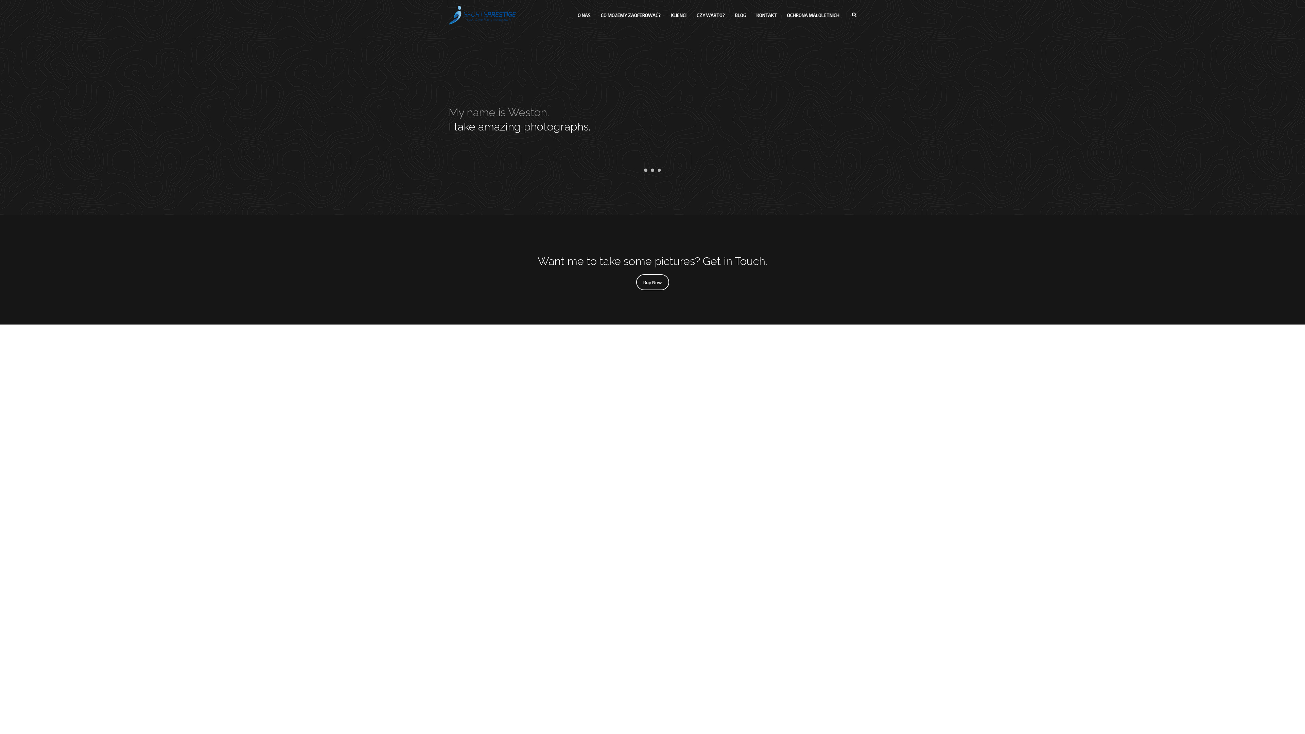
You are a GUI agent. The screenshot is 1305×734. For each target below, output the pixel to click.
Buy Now (652, 282)
